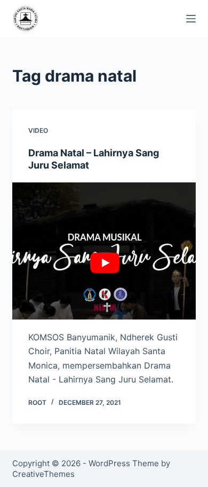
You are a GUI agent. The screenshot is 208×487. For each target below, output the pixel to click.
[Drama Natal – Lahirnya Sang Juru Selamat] (103, 251)
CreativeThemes (43, 474)
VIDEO (38, 130)
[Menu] (191, 18)
